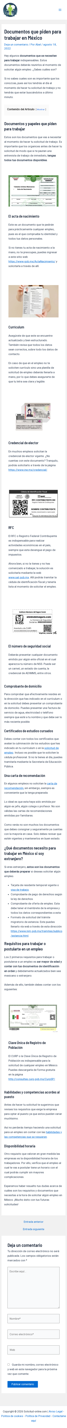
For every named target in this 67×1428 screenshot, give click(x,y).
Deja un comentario (16, 44)
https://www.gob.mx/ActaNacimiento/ (31, 261)
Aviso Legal (55, 1411)
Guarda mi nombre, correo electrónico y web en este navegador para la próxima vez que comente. (32, 1369)
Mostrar (41, 109)
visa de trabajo (20, 889)
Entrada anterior (33, 1221)
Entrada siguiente (33, 1229)
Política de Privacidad (37, 1416)
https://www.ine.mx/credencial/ (27, 469)
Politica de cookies (12, 1416)
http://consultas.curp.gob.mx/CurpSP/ (31, 1079)
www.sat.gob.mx (18, 577)
